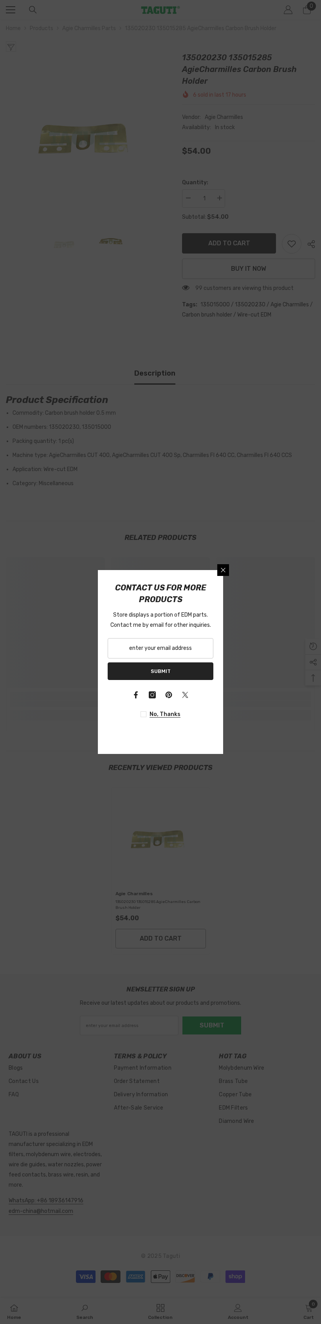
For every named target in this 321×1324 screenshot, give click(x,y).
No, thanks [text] (165, 714)
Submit (161, 671)
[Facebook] (136, 695)
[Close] (223, 570)
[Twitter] (185, 695)
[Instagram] (152, 695)
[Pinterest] (168, 695)
